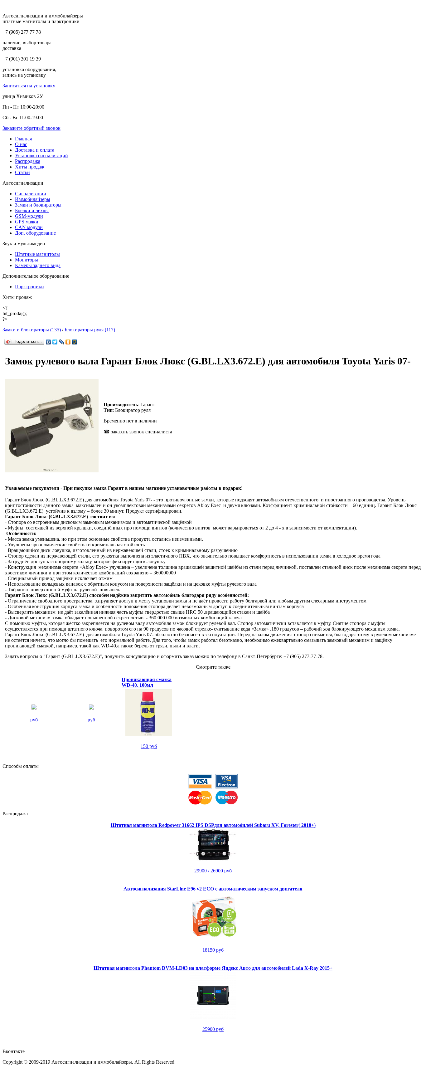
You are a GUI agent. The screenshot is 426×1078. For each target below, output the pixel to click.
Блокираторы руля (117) (90, 329)
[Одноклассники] (68, 342)
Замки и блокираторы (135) (31, 329)
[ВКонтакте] (48, 342)
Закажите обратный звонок (31, 128)
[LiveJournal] (61, 342)
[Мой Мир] (74, 342)
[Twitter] (55, 342)
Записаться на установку (28, 85)
